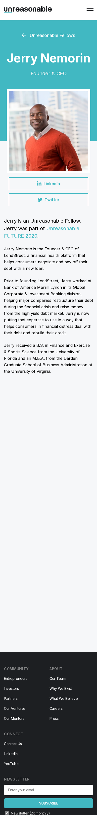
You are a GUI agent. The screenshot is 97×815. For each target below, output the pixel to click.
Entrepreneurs (15, 678)
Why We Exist (60, 688)
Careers (56, 708)
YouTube (11, 764)
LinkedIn (11, 754)
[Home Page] (28, 9)
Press (54, 718)
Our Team (57, 678)
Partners (11, 698)
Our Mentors (14, 718)
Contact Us (13, 744)
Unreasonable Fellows (51, 35)
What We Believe (63, 698)
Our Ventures (15, 708)
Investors (11, 688)
